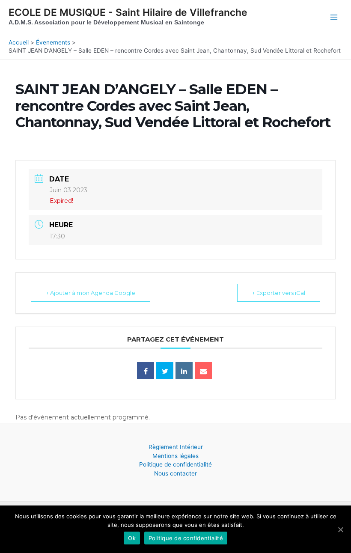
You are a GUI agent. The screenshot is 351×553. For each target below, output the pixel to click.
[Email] (203, 370)
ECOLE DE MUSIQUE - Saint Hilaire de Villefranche (128, 12)
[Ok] (340, 529)
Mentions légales (175, 455)
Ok (132, 538)
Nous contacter (175, 473)
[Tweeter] (164, 370)
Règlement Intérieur (176, 446)
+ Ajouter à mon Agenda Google (90, 292)
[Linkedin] (184, 370)
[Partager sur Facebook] (145, 370)
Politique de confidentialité (175, 464)
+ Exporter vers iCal (278, 292)
